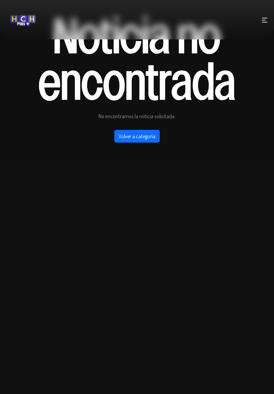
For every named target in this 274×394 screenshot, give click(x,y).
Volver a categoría (137, 136)
